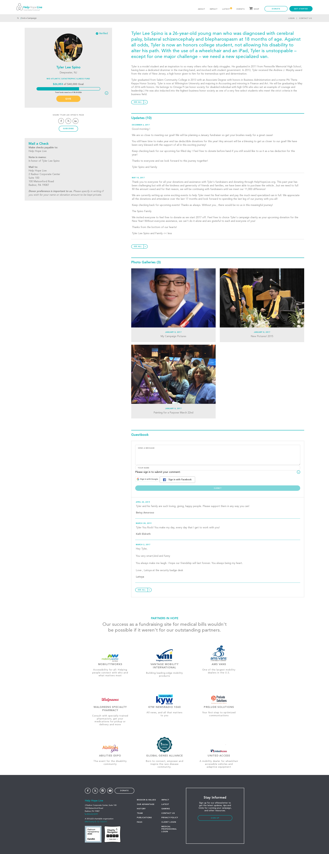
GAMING (165, 809)
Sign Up (215, 818)
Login (291, 18)
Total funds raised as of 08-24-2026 (68, 92)
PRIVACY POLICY (169, 818)
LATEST (165, 804)
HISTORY (141, 809)
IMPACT (165, 800)
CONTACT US (168, 813)
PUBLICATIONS (144, 818)
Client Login (168, 822)
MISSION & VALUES (146, 800)
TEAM (140, 813)
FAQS (139, 822)
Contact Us (305, 18)
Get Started (301, 9)
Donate (276, 9)
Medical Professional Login (169, 829)
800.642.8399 (92, 814)
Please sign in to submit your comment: (158, 472)
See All (138, 102)
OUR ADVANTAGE (145, 804)
